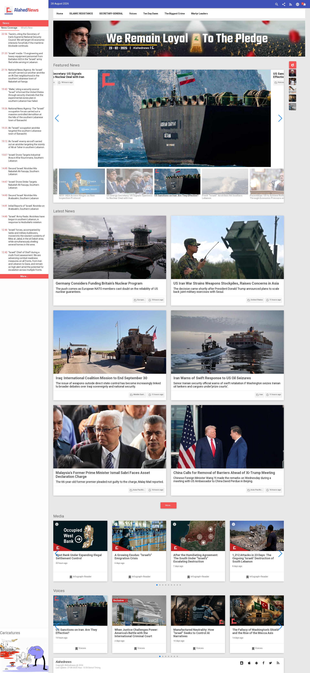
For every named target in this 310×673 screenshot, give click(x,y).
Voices (133, 13)
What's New (27, 27)
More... (24, 276)
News (6, 23)
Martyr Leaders (199, 13)
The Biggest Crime (175, 13)
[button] (284, 4)
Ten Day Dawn (150, 13)
